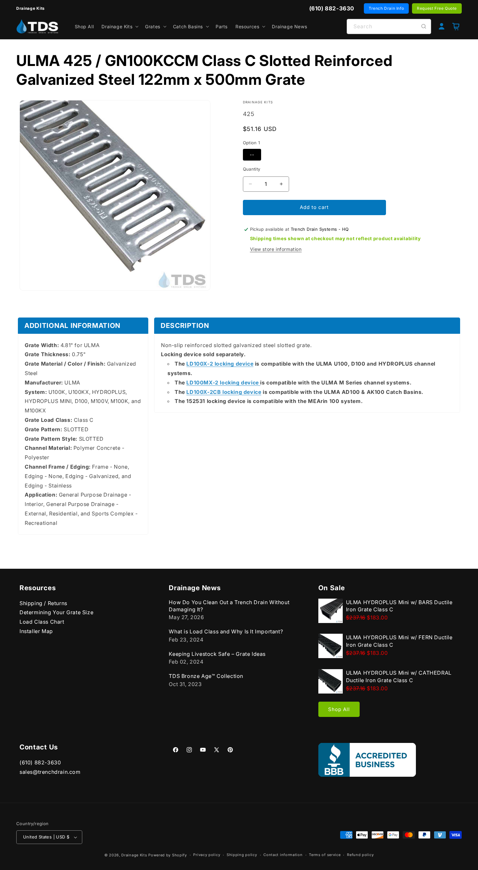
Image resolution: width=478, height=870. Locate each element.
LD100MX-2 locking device (223, 382)
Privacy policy (206, 855)
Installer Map (36, 631)
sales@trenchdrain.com (50, 772)
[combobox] (389, 26)
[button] (119, 26)
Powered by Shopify (167, 855)
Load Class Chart (42, 622)
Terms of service (324, 855)
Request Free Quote (437, 8)
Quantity (251, 169)
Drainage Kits (134, 855)
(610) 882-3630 (40, 763)
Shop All (339, 709)
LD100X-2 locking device (219, 364)
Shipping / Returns (43, 603)
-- (252, 154)
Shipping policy (242, 855)
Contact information (282, 855)
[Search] (424, 26)
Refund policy (360, 855)
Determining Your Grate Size (56, 612)
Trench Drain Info (386, 8)
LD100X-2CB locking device (223, 392)
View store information (276, 249)
